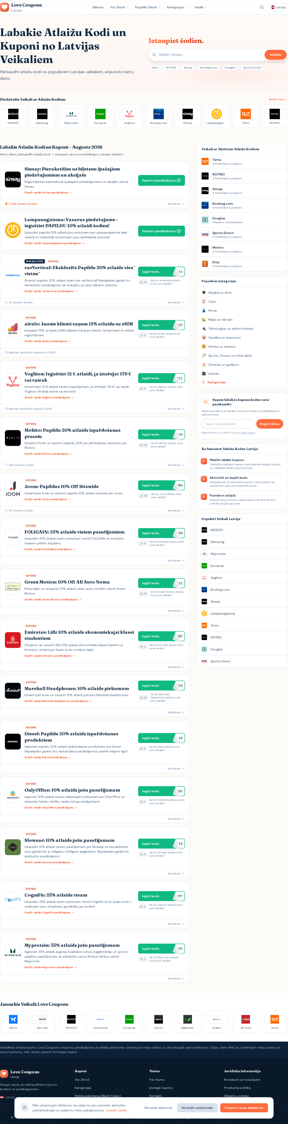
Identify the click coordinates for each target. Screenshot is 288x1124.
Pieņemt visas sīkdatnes (244, 1108)
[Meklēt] (262, 7)
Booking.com (208, 67)
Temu (154, 67)
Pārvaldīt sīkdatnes (158, 1108)
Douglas (230, 67)
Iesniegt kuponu (161, 1088)
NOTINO (171, 67)
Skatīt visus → (278, 99)
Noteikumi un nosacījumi (242, 1080)
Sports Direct (252, 67)
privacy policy (246, 432)
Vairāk (198, 7)
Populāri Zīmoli (146, 7)
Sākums (98, 7)
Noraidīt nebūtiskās (197, 1108)
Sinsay (188, 67)
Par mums (156, 1080)
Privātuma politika (237, 1088)
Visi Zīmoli (117, 7)
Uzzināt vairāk (116, 1110)
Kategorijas (175, 7)
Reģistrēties (270, 424)
